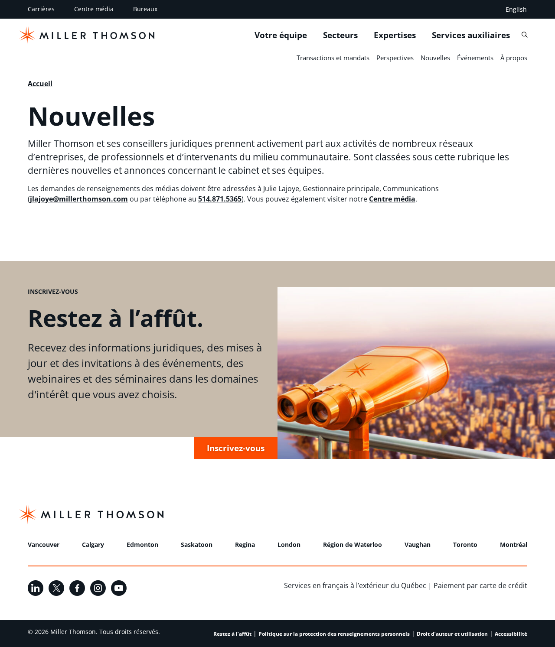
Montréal (513, 544)
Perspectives (395, 57)
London (289, 544)
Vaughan (418, 544)
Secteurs (340, 35)
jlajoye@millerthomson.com (79, 199)
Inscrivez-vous (235, 447)
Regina (245, 544)
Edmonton (142, 544)
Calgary (93, 544)
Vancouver (43, 544)
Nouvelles (435, 57)
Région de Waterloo (352, 544)
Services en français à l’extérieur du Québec (355, 585)
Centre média (94, 9)
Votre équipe (281, 35)
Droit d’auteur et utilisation (452, 633)
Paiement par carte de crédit (480, 585)
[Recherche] (524, 35)
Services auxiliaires (471, 35)
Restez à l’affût (232, 633)
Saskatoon (196, 544)
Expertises (395, 35)
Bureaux (145, 9)
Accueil (40, 83)
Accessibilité (511, 633)
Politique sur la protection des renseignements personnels (334, 633)
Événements (475, 57)
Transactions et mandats (333, 57)
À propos (513, 57)
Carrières (41, 9)
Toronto (465, 544)
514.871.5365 (220, 199)
